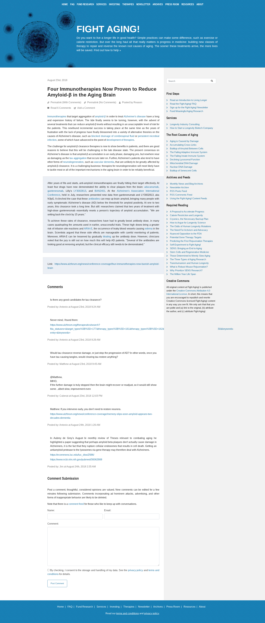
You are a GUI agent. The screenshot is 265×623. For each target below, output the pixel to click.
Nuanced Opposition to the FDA (186, 233)
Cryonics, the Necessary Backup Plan (189, 219)
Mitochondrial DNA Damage (184, 163)
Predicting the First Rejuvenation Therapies (191, 241)
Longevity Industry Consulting (185, 124)
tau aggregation (77, 158)
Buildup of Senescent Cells (183, 170)
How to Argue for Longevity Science (188, 222)
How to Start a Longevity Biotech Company (191, 128)
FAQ (72, 4)
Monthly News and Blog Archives (186, 183)
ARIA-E (88, 228)
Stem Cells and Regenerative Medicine (189, 252)
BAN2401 (100, 191)
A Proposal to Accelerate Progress (187, 211)
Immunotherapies (56, 116)
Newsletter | (145, 606)
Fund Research (85, 4)
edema (148, 228)
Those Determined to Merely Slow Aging (190, 255)
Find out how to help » (107, 50)
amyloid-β (100, 116)
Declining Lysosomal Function (185, 159)
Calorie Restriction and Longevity (186, 215)
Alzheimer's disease (135, 116)
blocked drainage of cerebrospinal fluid (112, 136)
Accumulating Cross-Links (183, 144)
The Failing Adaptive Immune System (188, 152)
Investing (114, 4)
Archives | (159, 606)
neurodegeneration (73, 162)
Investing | (116, 606)
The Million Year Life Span (183, 274)
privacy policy (135, 570)
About (199, 4)
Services (101, 4)
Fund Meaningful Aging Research (186, 111)
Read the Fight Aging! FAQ (183, 103)
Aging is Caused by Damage (184, 141)
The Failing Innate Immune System (187, 156)
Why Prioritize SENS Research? (186, 270)
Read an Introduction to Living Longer (188, 100)
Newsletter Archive (179, 187)
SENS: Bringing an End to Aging (186, 248)
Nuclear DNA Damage (181, 167)
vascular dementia (104, 162)
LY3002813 (80, 191)
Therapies (128, 4)
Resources (187, 4)
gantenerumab (55, 191)
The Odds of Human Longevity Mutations (190, 226)
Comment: (53, 523)
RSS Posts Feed (178, 191)
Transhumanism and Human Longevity (189, 263)
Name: (51, 510)
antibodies (94, 198)
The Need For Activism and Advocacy (189, 230)
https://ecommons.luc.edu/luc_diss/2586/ (72, 454)
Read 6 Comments (61, 108)
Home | (62, 606)
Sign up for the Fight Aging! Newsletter (189, 107)
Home (65, 4)
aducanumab (151, 187)
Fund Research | (86, 606)
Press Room (172, 4)
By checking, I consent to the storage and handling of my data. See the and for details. (103, 572)
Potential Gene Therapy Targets (186, 237)
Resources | (191, 606)
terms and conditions (127, 613)
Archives (158, 4)
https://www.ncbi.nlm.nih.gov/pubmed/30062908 (76, 459)
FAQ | (71, 606)
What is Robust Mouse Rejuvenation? (189, 266)
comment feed (76, 504)
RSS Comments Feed (181, 194)
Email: (107, 510)
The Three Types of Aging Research (188, 259)
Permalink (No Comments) (101, 102)
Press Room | (174, 606)
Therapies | (130, 606)
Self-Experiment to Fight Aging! (185, 244)
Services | (103, 606)
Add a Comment (86, 108)
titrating (107, 236)
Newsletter (143, 4)
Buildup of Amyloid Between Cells (186, 148)
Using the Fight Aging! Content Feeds (188, 198)
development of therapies (120, 140)
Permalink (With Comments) (66, 102)
